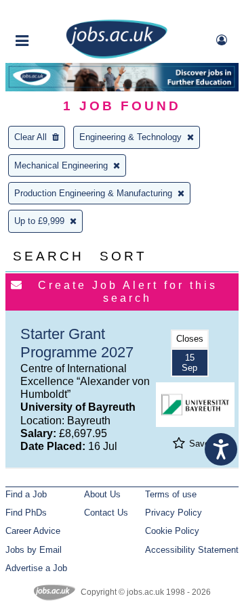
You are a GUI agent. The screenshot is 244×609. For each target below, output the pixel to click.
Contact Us (106, 513)
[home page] (116, 56)
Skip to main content (54, 12)
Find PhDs (26, 513)
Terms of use (171, 494)
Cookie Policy (172, 531)
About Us (102, 494)
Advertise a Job (36, 568)
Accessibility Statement (192, 550)
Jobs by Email (33, 550)
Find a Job (26, 494)
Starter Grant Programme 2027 (77, 343)
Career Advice (32, 531)
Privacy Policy (173, 513)
